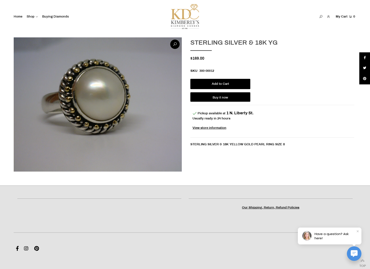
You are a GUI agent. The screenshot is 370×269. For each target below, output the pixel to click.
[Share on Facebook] (364, 57)
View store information (209, 127)
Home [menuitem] (18, 16)
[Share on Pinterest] (364, 79)
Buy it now (220, 97)
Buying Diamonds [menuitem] (55, 16)
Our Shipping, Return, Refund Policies (270, 207)
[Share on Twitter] (364, 68)
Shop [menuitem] (30, 16)
